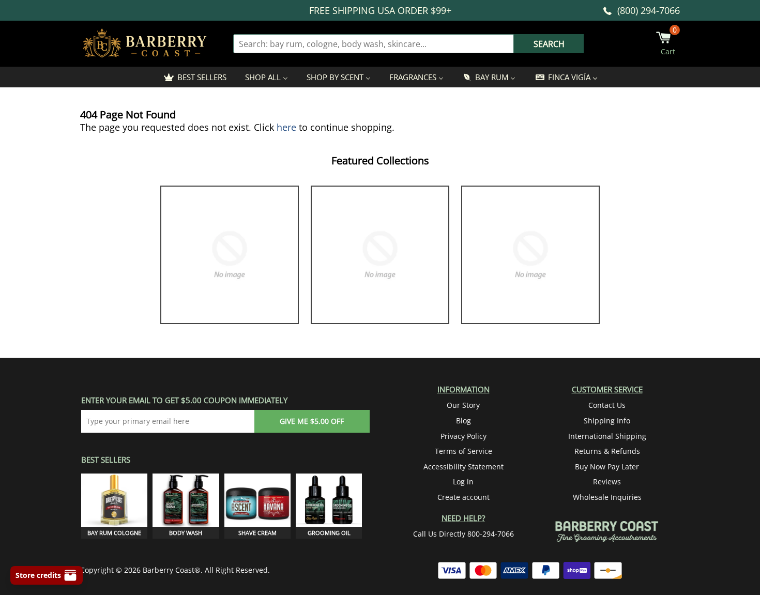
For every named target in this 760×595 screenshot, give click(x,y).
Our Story (463, 405)
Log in (463, 481)
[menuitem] (194, 77)
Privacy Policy (463, 436)
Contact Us (607, 405)
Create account (463, 497)
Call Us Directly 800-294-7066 (463, 534)
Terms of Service (463, 451)
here (286, 127)
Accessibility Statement (463, 466)
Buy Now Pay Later (607, 466)
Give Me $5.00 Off (312, 421)
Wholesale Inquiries (607, 497)
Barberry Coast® (172, 570)
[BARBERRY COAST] (144, 43)
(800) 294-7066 (648, 10)
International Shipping (607, 436)
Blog (463, 420)
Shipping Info (607, 420)
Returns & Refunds (607, 451)
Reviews (607, 481)
